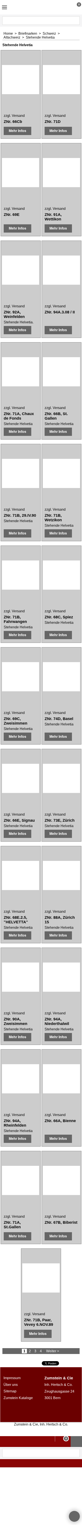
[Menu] (4, 8)
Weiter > (52, 1351)
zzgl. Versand (14, 115)
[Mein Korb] (75, 7)
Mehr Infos (17, 131)
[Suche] (76, 20)
